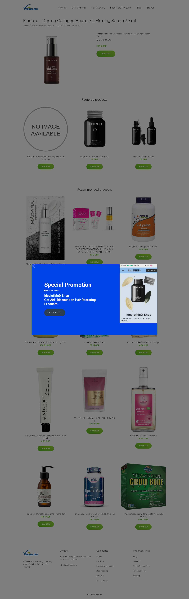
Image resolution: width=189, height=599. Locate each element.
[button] (54, 312)
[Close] (33, 266)
